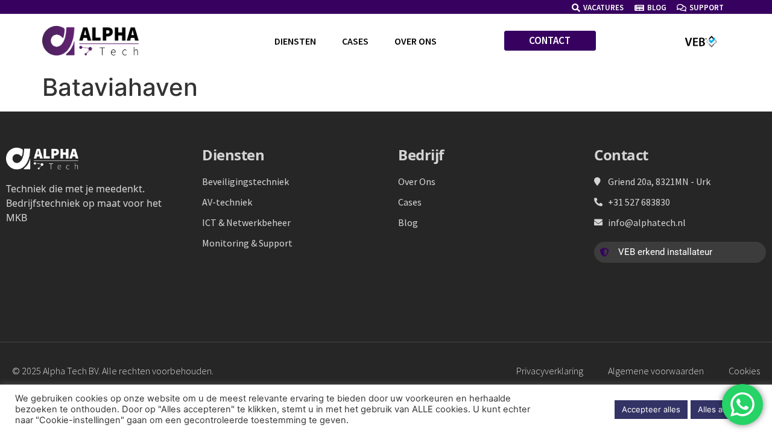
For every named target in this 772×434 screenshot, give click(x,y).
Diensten (295, 41)
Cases (355, 41)
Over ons (415, 41)
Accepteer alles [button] (651, 409)
